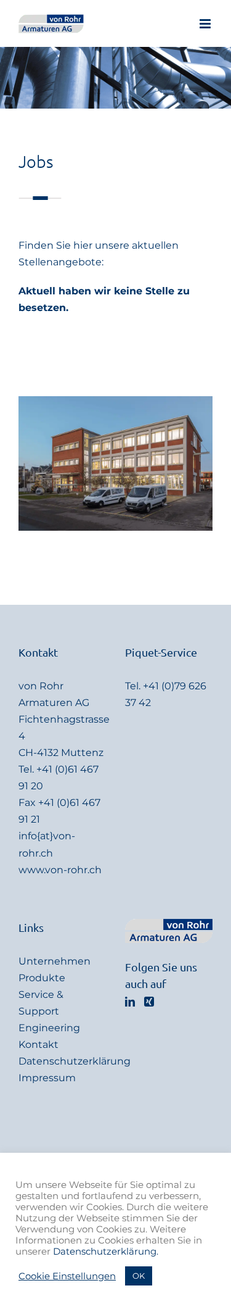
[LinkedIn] (130, 1002)
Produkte (41, 978)
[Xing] (149, 1002)
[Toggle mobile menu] (206, 23)
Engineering (49, 1028)
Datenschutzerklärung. (105, 1251)
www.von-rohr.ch (60, 870)
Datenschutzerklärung (74, 1061)
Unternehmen (54, 961)
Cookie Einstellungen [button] (67, 1276)
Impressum (47, 1078)
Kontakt (38, 1044)
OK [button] (138, 1276)
